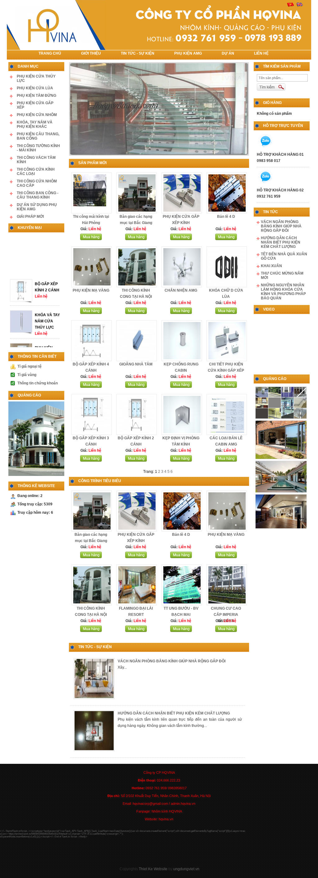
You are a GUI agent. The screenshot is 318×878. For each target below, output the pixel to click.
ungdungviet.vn (186, 869)
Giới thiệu (91, 53)
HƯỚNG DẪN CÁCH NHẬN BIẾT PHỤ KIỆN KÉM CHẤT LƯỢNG (174, 713)
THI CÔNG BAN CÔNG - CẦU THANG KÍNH (37, 195)
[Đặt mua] (91, 239)
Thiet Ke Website (153, 869)
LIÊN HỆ (261, 53)
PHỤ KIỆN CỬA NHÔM (37, 115)
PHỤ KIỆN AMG (188, 53)
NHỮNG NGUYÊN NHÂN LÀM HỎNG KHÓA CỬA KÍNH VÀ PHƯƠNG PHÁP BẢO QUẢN (283, 291)
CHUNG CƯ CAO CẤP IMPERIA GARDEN (226, 614)
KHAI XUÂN (271, 266)
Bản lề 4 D (226, 216)
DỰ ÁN (228, 53)
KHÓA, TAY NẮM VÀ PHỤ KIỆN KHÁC (34, 124)
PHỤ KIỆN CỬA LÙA (35, 88)
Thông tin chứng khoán (37, 383)
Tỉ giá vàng (26, 375)
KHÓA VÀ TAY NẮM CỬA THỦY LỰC (47, 332)
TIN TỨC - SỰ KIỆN (137, 53)
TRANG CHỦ (50, 53)
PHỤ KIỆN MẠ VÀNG (91, 290)
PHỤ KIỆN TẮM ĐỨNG (36, 95)
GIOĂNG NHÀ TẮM (135, 364)
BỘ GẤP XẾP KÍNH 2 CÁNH (47, 298)
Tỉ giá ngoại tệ (29, 366)
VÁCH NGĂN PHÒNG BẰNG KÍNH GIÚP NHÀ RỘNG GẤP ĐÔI (171, 661)
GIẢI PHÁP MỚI (30, 216)
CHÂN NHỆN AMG (181, 290)
